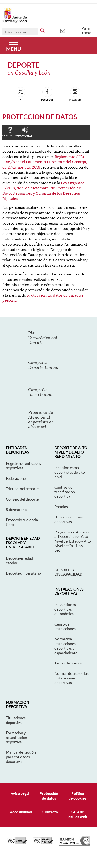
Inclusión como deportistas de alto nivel (69, 472)
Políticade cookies (77, 795)
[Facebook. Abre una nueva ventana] (47, 92)
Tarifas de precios (68, 663)
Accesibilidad (21, 812)
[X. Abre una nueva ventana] (20, 92)
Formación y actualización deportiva (16, 737)
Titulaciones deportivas (16, 720)
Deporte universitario (23, 573)
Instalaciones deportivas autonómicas (65, 609)
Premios (61, 507)
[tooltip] (62, 30)
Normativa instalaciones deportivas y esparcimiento (65, 646)
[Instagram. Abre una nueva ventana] (75, 92)
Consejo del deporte (22, 499)
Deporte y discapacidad (68, 572)
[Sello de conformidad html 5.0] (43, 843)
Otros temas (87, 31)
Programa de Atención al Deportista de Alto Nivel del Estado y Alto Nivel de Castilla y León (72, 541)
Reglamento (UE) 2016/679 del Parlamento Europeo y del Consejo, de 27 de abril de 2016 (44, 162)
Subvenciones (17, 509)
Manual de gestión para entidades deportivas (21, 756)
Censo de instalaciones (65, 626)
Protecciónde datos (49, 795)
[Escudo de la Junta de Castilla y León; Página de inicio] (14, 22)
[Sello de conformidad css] (17, 843)
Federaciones (16, 478)
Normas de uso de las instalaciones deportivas (71, 678)
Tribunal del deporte (22, 489)
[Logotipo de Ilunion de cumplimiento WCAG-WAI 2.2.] (74, 844)
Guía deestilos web (77, 814)
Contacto (50, 812)
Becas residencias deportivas (68, 519)
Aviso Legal (20, 793)
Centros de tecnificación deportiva (64, 492)
